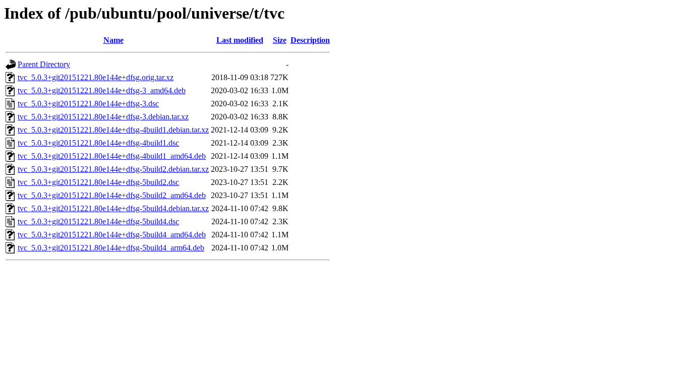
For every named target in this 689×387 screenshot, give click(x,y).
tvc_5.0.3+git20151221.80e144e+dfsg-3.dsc (88, 103)
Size (279, 40)
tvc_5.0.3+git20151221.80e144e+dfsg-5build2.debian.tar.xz (113, 169)
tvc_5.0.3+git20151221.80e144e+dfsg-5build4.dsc (98, 221)
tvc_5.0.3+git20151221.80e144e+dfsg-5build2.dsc (98, 182)
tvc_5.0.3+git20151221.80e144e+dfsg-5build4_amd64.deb (112, 234)
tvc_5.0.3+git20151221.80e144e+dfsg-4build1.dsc (98, 143)
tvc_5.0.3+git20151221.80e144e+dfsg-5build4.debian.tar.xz (113, 208)
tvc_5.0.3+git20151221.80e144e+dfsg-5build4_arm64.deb (111, 247)
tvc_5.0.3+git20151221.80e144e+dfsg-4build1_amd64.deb (112, 156)
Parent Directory (44, 64)
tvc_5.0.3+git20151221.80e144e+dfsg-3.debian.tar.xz (103, 116)
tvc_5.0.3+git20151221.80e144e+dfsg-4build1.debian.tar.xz (113, 129)
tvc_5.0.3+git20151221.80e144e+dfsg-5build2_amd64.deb (112, 195)
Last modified (239, 40)
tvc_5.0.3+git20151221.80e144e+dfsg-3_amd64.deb (102, 90)
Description (310, 40)
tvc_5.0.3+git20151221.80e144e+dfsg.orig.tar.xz (96, 77)
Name (113, 40)
